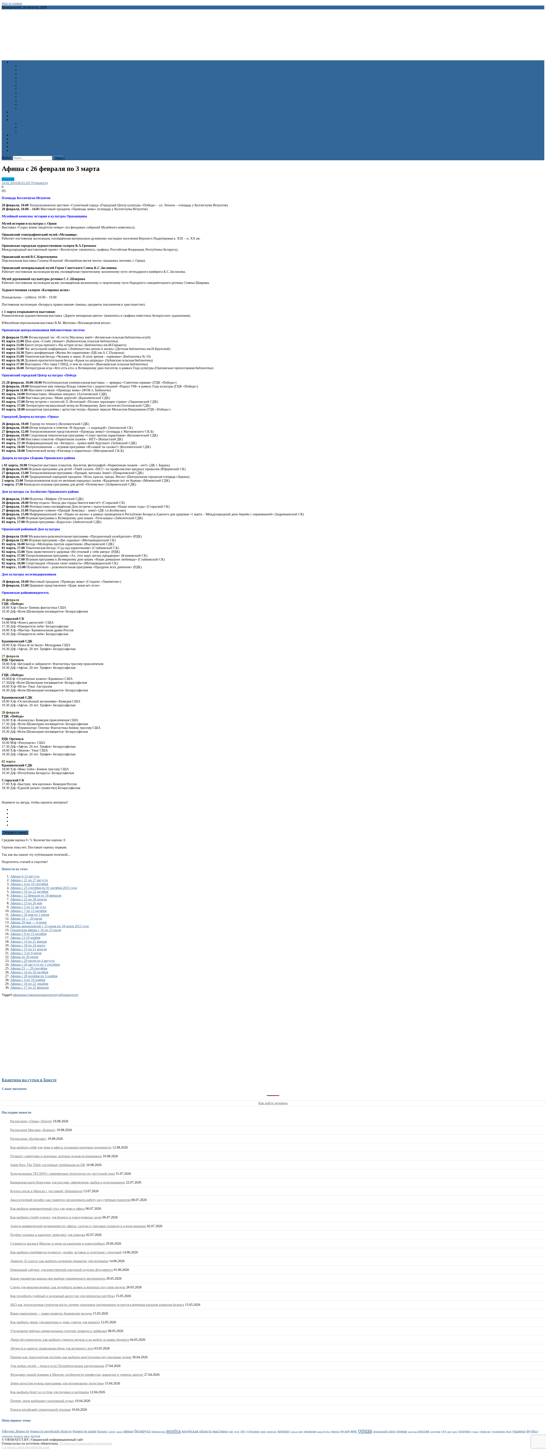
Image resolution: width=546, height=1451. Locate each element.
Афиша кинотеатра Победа (29, 116)
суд (443, 1431)
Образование (28, 73)
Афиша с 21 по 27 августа (29, 880)
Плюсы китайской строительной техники (40, 1409)
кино (39, 995)
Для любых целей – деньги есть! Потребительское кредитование (57, 1366)
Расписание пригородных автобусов (45, 127)
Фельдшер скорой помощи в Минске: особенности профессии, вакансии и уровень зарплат (76, 1374)
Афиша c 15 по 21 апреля (28, 949)
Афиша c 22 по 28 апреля (28, 899)
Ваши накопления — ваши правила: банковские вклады (51, 1313)
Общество (26, 81)
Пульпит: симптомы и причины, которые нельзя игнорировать (56, 1156)
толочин (464, 1431)
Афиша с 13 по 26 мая (26, 903)
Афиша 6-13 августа (24, 876)
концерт (49, 995)
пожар (402, 1431)
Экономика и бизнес (34, 100)
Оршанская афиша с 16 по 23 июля (35, 930)
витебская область (197, 1431)
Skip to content (12, 3)
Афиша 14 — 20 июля (26, 918)
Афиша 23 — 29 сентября (28, 968)
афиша (17, 995)
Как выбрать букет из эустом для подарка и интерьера (49, 1392)
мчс (353, 1431)
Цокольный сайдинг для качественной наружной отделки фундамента (61, 1270)
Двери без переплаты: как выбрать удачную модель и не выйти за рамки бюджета (69, 1339)
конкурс (272, 1431)
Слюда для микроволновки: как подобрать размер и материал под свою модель (67, 1287)
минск (335, 1431)
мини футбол (323, 1431)
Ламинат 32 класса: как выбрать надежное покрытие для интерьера (59, 1261)
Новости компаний (33, 104)
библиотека (158, 1431)
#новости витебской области (51, 1431)
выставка (29, 995)
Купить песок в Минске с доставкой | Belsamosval (46, 1191)
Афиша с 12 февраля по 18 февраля (35, 895)
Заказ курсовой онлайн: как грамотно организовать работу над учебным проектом (70, 1200)
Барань (102, 1431)
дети (236, 1431)
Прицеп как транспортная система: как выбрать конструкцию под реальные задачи (70, 1357)
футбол (532, 1431)
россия (423, 1431)
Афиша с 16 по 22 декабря (29, 984)
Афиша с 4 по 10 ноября (27, 980)
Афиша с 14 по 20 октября (29, 972)
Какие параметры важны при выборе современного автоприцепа (57, 1278)
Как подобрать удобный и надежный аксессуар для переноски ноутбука (62, 1296)
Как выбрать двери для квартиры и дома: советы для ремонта (55, 1322)
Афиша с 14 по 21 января (28, 941)
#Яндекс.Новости (15, 1431)
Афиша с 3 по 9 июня (25, 953)
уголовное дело (501, 1431)
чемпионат (7, 1436)
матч (300, 1431)
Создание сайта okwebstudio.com (25, 1447)
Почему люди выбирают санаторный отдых (42, 1401)
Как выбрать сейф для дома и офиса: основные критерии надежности (61, 1147)
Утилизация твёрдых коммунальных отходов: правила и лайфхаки (58, 1331)
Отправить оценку (15, 832)
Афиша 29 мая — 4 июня (28, 922)
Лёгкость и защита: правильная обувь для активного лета (51, 1348)
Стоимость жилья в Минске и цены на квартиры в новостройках (57, 1243)
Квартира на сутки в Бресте (29, 1079)
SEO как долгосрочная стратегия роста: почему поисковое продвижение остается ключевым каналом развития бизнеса (97, 1304)
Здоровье (25, 66)
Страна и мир (29, 93)
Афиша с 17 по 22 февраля (29, 987)
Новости (16, 62)
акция (119, 1431)
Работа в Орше (21, 135)
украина (519, 1431)
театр (74, 995)
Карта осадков (20, 146)
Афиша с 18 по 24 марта (27, 945)
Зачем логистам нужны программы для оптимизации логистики (57, 1383)
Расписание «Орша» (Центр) (31, 1121)
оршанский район (384, 1431)
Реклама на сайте (22, 150)
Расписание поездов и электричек (43, 131)
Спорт (23, 89)
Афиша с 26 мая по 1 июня (29, 914)
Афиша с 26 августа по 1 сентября (35, 964)
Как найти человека (273, 1103)
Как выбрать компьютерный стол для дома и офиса (47, 1208)
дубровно (253, 1431)
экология (35, 1436)
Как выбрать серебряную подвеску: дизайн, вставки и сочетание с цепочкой (66, 1252)
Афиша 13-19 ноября (25, 937)
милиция (310, 1431)
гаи (231, 1431)
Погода (15, 143)
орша (67, 995)
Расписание (18, 119)
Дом (22, 77)
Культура (25, 70)
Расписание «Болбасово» (28, 1138)
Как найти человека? (34, 108)
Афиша (15, 112)
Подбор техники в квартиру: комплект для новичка (47, 1235)
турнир (475, 1431)
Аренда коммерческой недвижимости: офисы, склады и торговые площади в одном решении (78, 1226)
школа (27, 1436)
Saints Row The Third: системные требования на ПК (47, 1165)
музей (59, 995)
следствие (435, 1431)
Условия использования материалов (86, 1443)
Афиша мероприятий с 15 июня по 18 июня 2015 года (49, 926)
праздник (412, 1431)
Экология (26, 96)
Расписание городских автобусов (43, 123)
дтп (242, 1431)
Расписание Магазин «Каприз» (33, 1130)
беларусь (142, 1431)
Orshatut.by (40, 183)
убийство (485, 1431)
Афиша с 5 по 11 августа (28, 907)
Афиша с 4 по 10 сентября (29, 884)
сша (449, 1431)
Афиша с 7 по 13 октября (28, 911)
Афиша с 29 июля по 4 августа (32, 961)
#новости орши (84, 1431)
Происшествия (29, 85)
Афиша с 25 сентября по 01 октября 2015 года (43, 888)
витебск (173, 1431)
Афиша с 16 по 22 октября (29, 891)
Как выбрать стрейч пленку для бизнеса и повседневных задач (56, 1217)
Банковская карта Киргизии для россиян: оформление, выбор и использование (67, 1182)
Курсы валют (19, 139)
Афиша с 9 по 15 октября (28, 934)
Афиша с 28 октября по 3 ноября (33, 976)
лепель (294, 1432)
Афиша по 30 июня (24, 957)
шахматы (18, 1436)
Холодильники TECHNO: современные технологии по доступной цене (62, 1173)
